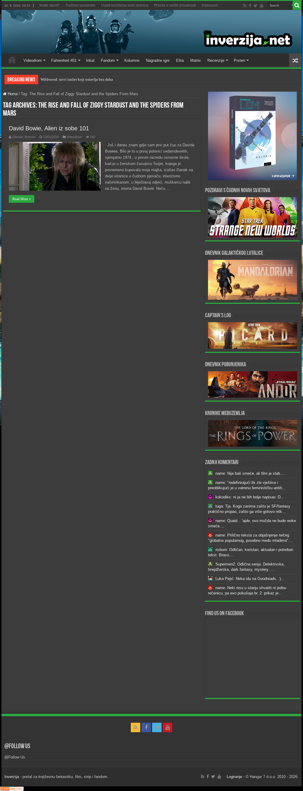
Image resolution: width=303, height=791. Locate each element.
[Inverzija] (151, 32)
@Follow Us (17, 746)
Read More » (21, 199)
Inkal (90, 60)
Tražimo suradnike (80, 5)
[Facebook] (250, 5)
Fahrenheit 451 (64, 60)
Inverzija (11, 776)
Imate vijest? (49, 5)
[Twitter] (255, 5)
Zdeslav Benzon (24, 137)
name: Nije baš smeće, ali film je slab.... (250, 473)
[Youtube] (261, 5)
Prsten (239, 60)
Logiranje (234, 776)
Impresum (210, 5)
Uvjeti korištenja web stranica (124, 5)
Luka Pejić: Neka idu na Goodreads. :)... (249, 578)
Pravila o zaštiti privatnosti (175, 5)
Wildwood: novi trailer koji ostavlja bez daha (77, 79)
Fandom (108, 60)
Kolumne (131, 60)
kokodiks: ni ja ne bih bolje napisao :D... (249, 497)
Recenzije (215, 60)
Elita (180, 60)
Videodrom (32, 60)
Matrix (195, 60)
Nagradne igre (158, 60)
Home (12, 60)
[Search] (297, 5)
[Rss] (245, 5)
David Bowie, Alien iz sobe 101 (49, 128)
